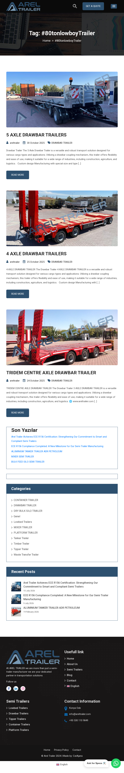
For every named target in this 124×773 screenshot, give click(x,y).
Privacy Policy (61, 749)
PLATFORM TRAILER (26, 532)
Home (70, 658)
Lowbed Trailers (23, 521)
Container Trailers (19, 724)
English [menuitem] (64, 764)
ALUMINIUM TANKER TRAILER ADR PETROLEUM (36, 451)
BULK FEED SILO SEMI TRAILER (27, 461)
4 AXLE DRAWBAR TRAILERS (36, 253)
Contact (71, 680)
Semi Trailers (75, 669)
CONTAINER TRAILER (26, 500)
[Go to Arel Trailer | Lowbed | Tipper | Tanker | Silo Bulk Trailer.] (47, 40)
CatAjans (78, 755)
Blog (69, 675)
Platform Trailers (19, 730)
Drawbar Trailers (18, 713)
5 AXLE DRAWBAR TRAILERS (36, 135)
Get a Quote (93, 6)
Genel (17, 516)
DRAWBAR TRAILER (62, 142)
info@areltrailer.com (80, 714)
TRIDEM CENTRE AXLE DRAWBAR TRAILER (51, 372)
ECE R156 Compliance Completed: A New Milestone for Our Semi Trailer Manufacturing (57, 446)
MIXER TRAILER (23, 527)
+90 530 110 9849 (78, 720)
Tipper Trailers (17, 719)
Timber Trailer (21, 543)
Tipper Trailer (21, 549)
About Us (72, 664)
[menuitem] (91, 686)
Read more (17, 174)
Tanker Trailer (21, 538)
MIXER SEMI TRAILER (22, 456)
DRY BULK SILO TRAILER (28, 510)
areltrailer (15, 142)
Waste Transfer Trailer (26, 554)
